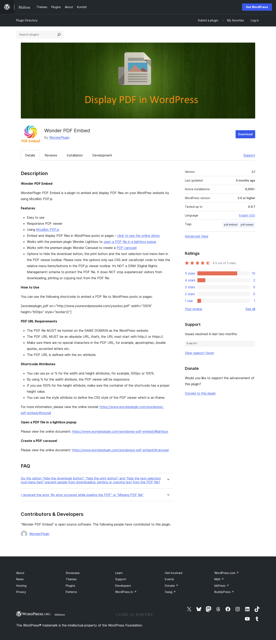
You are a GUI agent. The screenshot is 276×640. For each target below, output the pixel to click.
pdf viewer (247, 224)
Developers (123, 585)
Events (169, 579)
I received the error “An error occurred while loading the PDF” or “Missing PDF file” (82, 495)
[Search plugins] (59, 34)
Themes (71, 579)
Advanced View (196, 236)
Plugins (70, 585)
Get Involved (173, 573)
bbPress (221, 585)
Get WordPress (257, 7)
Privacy (21, 592)
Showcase (73, 573)
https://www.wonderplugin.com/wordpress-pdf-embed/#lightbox (120, 431)
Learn (119, 573)
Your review (193, 309)
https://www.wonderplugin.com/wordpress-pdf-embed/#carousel (120, 450)
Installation (75, 155)
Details (30, 155)
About (20, 573)
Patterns (71, 592)
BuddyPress (224, 592)
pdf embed (230, 224)
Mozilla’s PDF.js (47, 230)
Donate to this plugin (200, 393)
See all (250, 309)
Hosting (21, 585)
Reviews (51, 155)
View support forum (199, 353)
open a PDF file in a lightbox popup (130, 242)
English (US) (247, 215)
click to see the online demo (138, 236)
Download (245, 134)
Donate (171, 585)
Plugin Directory (27, 20)
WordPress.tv (126, 592)
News (20, 579)
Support (249, 155)
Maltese (60, 614)
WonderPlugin (59, 137)
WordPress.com (226, 573)
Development (102, 155)
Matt (219, 579)
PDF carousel (127, 248)
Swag (170, 592)
